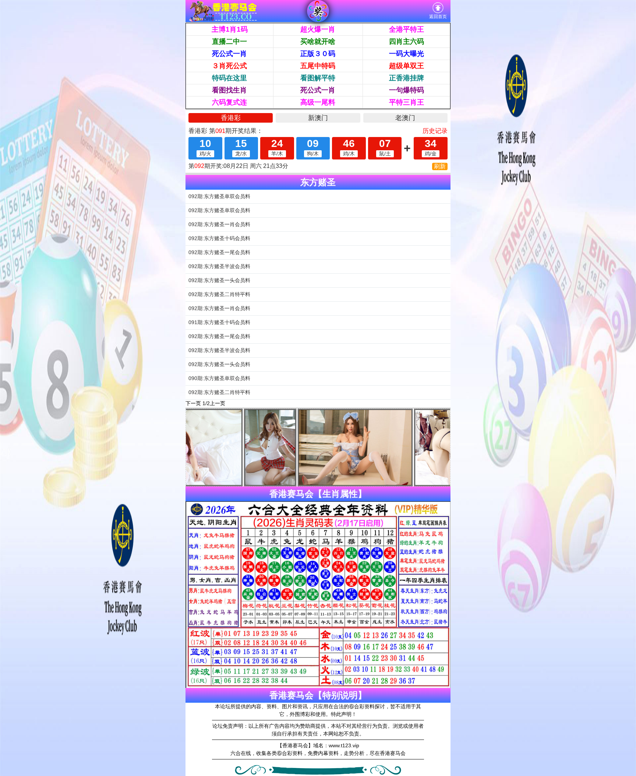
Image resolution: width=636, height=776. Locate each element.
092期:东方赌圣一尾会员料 (219, 252)
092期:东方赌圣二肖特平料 (219, 294)
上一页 (217, 403)
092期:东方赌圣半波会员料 (219, 266)
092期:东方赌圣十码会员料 (219, 238)
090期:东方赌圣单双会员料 (219, 378)
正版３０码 (317, 53)
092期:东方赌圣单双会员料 (219, 196)
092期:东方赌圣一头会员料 (219, 280)
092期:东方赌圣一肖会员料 (219, 224)
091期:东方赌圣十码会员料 (219, 322)
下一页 (193, 403)
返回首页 (438, 16)
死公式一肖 (229, 53)
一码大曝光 (406, 53)
